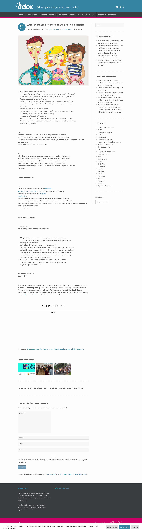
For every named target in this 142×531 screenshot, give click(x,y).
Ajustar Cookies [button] (112, 527)
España (100, 169)
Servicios (52, 15)
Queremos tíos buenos (32, 295)
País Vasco (101, 176)
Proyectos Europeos (104, 154)
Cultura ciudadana (67, 29)
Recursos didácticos (66, 15)
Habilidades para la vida (106, 144)
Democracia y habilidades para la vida (110, 41)
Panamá (100, 178)
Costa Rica (101, 164)
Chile (99, 135)
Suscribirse (102, 15)
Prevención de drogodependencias (109, 142)
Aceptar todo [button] (124, 527)
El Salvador (101, 166)
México (100, 174)
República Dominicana (105, 186)
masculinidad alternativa (76, 349)
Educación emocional (105, 132)
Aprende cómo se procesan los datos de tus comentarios (66, 474)
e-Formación (83, 15)
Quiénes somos (31, 15)
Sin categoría (102, 137)
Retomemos (31, 349)
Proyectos (43, 15)
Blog (93, 15)
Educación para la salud (105, 140)
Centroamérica (102, 159)
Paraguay (101, 181)
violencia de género (60, 349)
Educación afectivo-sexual (44, 349)
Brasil (99, 157)
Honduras (101, 171)
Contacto (112, 15)
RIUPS (100, 130)
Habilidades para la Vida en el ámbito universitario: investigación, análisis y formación (110, 62)
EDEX (99, 149)
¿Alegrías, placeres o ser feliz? (108, 43)
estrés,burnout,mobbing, (106, 127)
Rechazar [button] (135, 527)
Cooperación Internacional (106, 152)
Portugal (101, 183)
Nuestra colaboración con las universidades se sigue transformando (110, 83)
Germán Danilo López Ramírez (108, 93)
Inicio (21, 15)
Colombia (101, 161)
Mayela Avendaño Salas (106, 97)
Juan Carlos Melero (54, 29)
